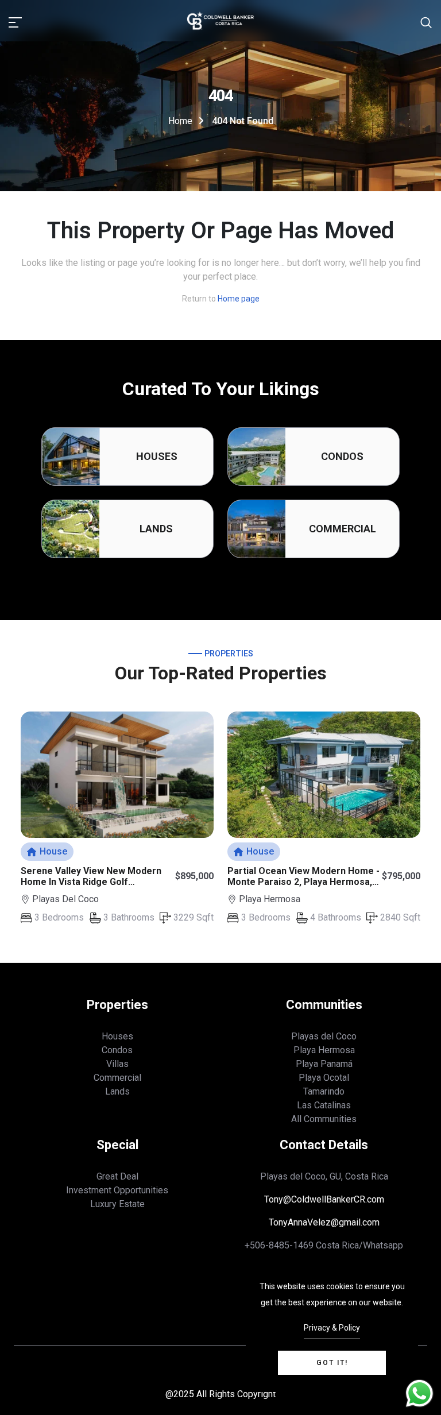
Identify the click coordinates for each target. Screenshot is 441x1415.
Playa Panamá (324, 1063)
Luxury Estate (117, 1204)
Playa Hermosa (324, 1050)
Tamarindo (324, 1091)
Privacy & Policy (332, 1327)
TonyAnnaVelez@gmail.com (324, 1222)
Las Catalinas (324, 1105)
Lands (156, 529)
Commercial (342, 529)
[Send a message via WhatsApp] (419, 1393)
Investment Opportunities (117, 1190)
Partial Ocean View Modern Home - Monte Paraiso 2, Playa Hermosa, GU (303, 881)
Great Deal (117, 1176)
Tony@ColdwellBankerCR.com (324, 1199)
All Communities (324, 1119)
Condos (342, 456)
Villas (117, 1063)
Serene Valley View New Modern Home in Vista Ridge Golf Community (91, 881)
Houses (156, 456)
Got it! (332, 1363)
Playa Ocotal (324, 1077)
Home (180, 120)
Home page (239, 298)
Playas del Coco (324, 1036)
